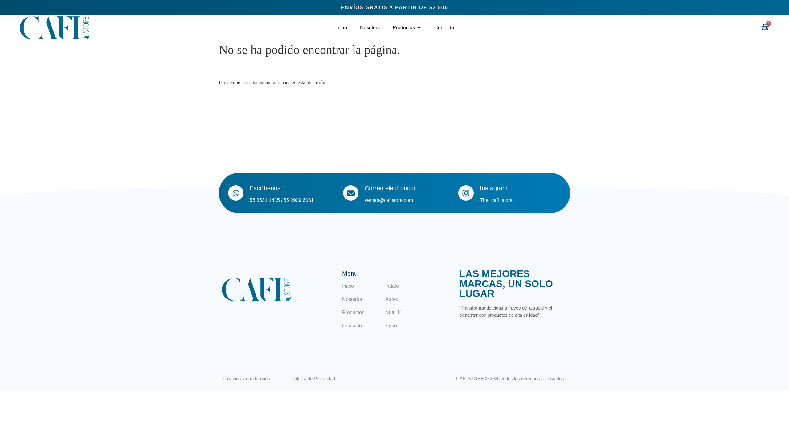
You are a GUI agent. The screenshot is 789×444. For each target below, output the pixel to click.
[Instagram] (466, 193)
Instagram (494, 188)
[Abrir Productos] (418, 27)
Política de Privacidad (313, 378)
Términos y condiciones (246, 378)
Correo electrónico (390, 188)
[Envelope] (350, 193)
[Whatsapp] (235, 193)
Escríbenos (265, 188)
